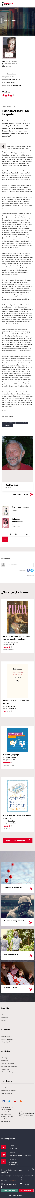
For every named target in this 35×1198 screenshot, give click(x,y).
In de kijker (5, 1058)
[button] (17, 1195)
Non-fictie (12, 77)
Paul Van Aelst (17, 85)
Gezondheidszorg (7, 1093)
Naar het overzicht (11, 20)
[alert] (17, 1182)
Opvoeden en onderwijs (9, 1091)
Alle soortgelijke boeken (15, 840)
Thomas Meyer (11, 74)
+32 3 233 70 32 (13, 1148)
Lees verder (12, 1180)
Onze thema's (6, 1042)
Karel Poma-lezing (7, 1072)
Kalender (5, 1018)
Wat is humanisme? (7, 1039)
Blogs (4, 1021)
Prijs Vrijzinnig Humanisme (9, 1066)
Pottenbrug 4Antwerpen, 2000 (14, 1164)
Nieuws (4, 1015)
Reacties (8, 66)
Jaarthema (5, 1088)
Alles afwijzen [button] (26, 1190)
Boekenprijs (5, 1069)
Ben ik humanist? (7, 1036)
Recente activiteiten (8, 1064)
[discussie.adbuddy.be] (17, 567)
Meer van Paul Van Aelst (21, 494)
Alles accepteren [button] (9, 1190)
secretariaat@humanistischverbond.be (20, 1156)
